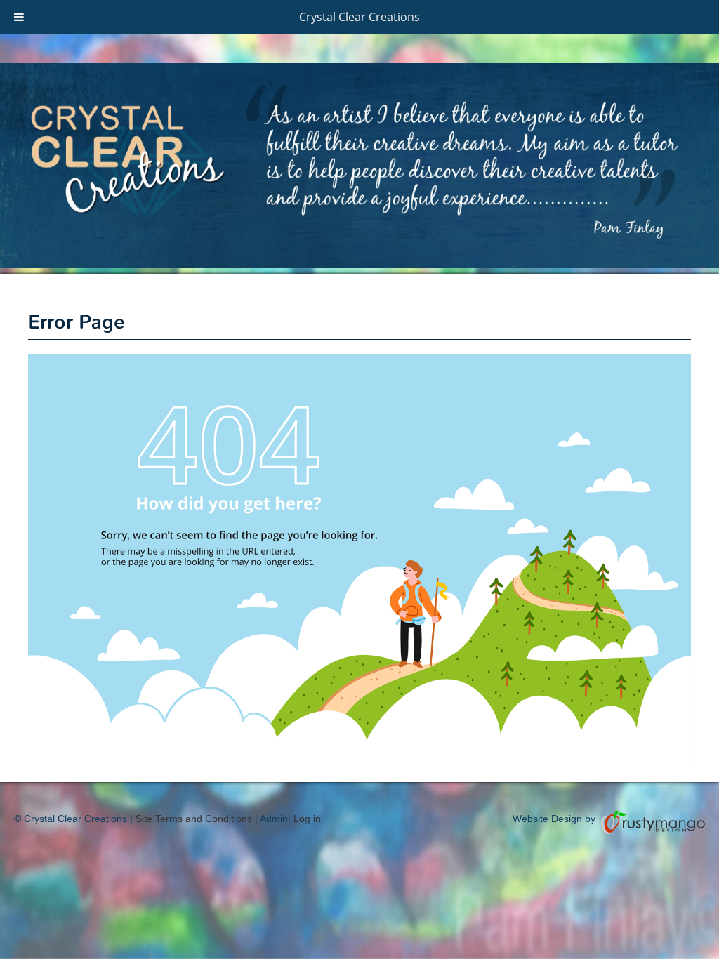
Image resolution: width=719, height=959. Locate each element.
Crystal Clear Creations (359, 17)
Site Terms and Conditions (194, 818)
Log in (307, 818)
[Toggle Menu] (19, 17)
